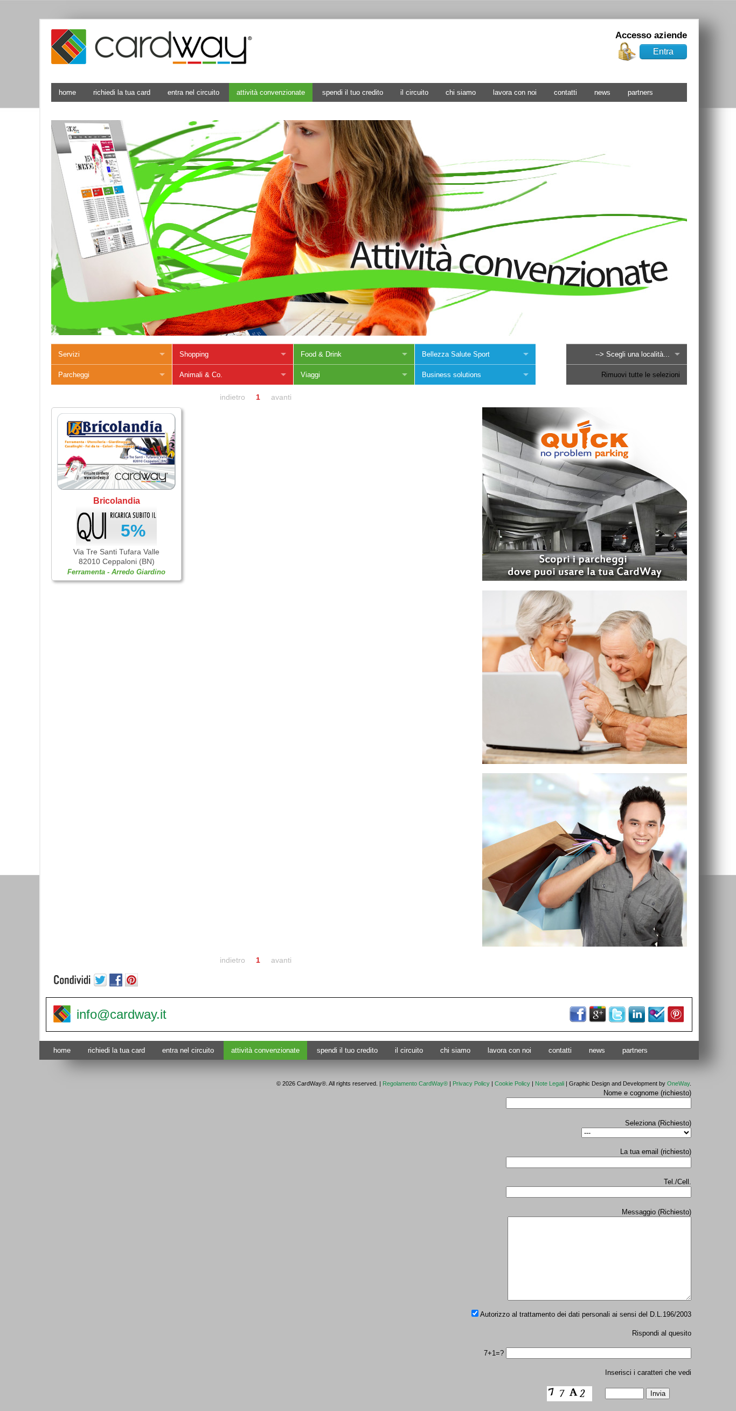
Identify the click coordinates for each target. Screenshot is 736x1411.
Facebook (578, 1014)
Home (67, 92)
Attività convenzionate (271, 92)
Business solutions (451, 375)
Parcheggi (73, 375)
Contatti (565, 92)
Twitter (617, 1014)
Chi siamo (461, 92)
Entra (663, 51)
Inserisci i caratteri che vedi (648, 1372)
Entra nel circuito (193, 92)
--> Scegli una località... (632, 354)
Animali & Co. (201, 375)
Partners (640, 92)
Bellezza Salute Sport (456, 354)
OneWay (678, 1083)
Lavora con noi (515, 92)
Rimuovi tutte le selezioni (640, 375)
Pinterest (675, 1014)
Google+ (597, 1014)
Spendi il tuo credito (352, 92)
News (602, 92)
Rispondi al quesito (661, 1333)
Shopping (194, 354)
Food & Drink (321, 354)
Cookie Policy (512, 1083)
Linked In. (636, 1014)
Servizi (69, 354)
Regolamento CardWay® (415, 1083)
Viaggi (310, 375)
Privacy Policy (471, 1083)
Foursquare (655, 1014)
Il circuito (414, 92)
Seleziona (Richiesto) (658, 1123)
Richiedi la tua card (121, 92)
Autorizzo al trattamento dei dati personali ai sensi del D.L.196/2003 (584, 1314)
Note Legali (549, 1083)
